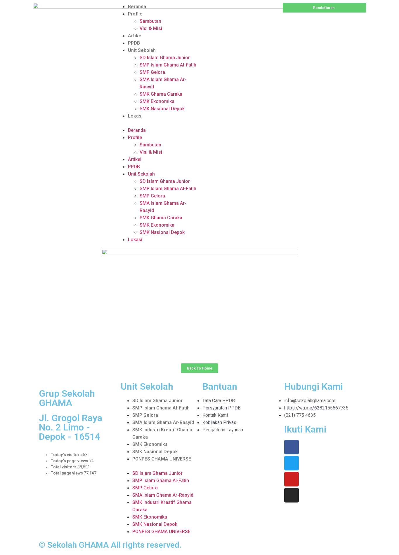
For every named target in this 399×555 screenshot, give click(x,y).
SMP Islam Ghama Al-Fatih (168, 65)
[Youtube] (291, 479)
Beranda (137, 6)
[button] (158, 123)
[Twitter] (291, 463)
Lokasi (135, 116)
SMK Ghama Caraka (161, 94)
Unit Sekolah (142, 50)
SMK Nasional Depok (162, 108)
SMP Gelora (152, 72)
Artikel (135, 35)
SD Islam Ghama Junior (165, 57)
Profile (135, 14)
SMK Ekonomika (157, 101)
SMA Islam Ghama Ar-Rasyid (163, 422)
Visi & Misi (151, 28)
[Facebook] (291, 447)
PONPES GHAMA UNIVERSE (161, 459)
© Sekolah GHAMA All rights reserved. (110, 545)
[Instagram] (291, 495)
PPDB (134, 43)
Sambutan (150, 21)
